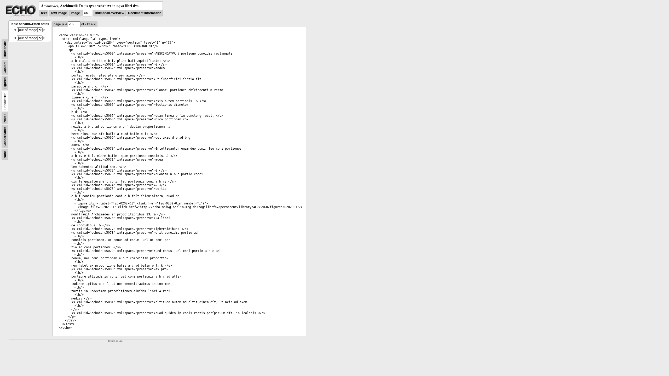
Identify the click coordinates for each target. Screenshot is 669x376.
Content (5, 67)
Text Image (59, 13)
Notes (5, 118)
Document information (144, 13)
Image (75, 13)
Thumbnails (5, 49)
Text (44, 13)
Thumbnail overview (109, 13)
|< (63, 24)
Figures (5, 83)
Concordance (5, 136)
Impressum (115, 340)
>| (95, 24)
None (5, 154)
